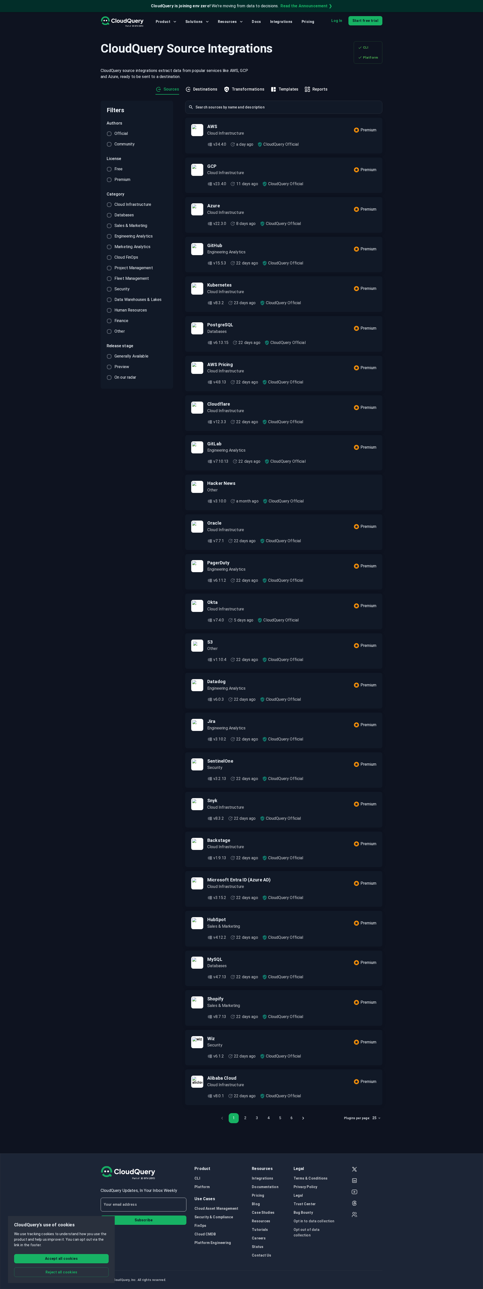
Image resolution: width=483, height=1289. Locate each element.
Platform (370, 57)
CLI (365, 47)
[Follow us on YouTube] (354, 1192)
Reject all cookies (61, 1272)
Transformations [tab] (248, 89)
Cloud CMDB (205, 1234)
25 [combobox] (374, 1118)
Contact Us (261, 1255)
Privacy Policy (305, 1187)
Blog (256, 1204)
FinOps (200, 1226)
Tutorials (260, 1230)
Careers (259, 1238)
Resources (227, 22)
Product (163, 22)
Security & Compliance (213, 1217)
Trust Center (305, 1204)
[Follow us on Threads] (354, 1204)
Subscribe (143, 1220)
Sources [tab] (171, 89)
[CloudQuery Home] (122, 21)
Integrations (281, 22)
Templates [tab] (288, 89)
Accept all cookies (61, 1259)
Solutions (194, 22)
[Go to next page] (303, 1118)
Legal (298, 1195)
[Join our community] (354, 1215)
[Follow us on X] (354, 1170)
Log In (336, 21)
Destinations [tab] (205, 89)
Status (257, 1247)
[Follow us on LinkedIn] (354, 1181)
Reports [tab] (320, 89)
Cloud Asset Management (216, 1208)
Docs (256, 22)
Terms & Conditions (311, 1178)
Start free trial (365, 21)
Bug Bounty (303, 1212)
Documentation (265, 1187)
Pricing (308, 22)
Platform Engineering (212, 1243)
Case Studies (263, 1212)
